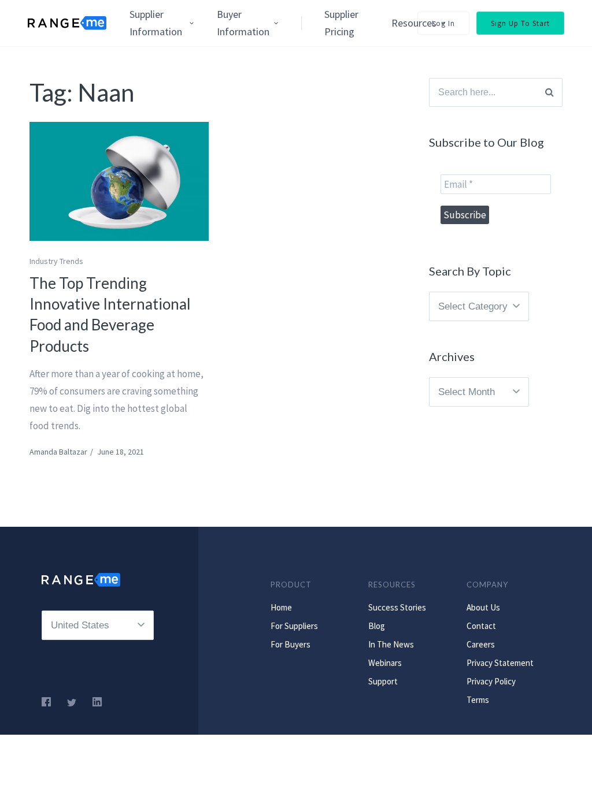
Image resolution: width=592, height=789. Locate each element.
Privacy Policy (491, 681)
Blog (376, 625)
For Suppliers (294, 625)
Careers (481, 644)
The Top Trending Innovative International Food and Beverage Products (110, 314)
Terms (478, 699)
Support (383, 681)
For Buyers (290, 644)
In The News (391, 644)
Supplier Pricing (341, 23)
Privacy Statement (500, 662)
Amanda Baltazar (58, 451)
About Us (483, 607)
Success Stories (397, 607)
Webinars (385, 662)
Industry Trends (56, 261)
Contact (481, 625)
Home (281, 607)
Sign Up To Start (520, 23)
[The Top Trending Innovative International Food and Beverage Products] (119, 181)
